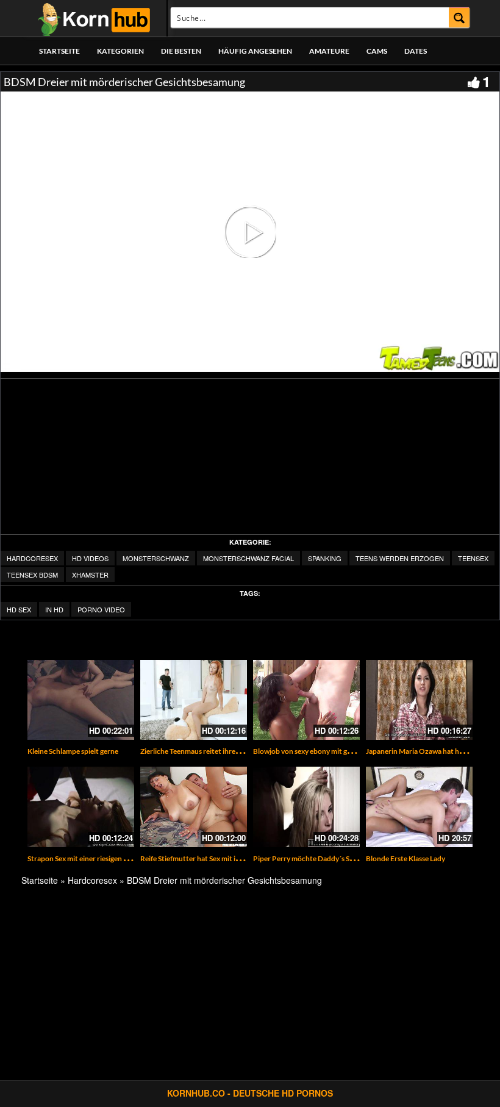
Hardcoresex (32, 558)
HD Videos (90, 558)
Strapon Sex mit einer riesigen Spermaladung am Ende (112, 858)
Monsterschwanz (156, 558)
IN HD (54, 609)
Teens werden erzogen (399, 558)
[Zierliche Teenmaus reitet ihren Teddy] (193, 700)
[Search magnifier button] (459, 17)
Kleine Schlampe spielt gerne (72, 751)
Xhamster (90, 574)
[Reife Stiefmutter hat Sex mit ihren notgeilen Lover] (193, 807)
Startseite (59, 51)
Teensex (473, 558)
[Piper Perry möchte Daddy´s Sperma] (306, 807)
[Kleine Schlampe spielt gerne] (80, 700)
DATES (415, 51)
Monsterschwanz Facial (248, 558)
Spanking (324, 558)
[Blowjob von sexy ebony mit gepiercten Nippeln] (306, 700)
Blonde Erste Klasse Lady (405, 858)
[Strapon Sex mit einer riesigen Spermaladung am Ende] (80, 807)
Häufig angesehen (255, 51)
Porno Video (101, 609)
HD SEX (19, 609)
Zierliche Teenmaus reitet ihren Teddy (200, 751)
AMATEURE (329, 51)
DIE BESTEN (181, 51)
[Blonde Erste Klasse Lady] (419, 807)
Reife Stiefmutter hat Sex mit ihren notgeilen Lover (221, 858)
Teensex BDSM (32, 574)
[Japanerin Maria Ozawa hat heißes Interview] (419, 700)
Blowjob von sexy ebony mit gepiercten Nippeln (329, 751)
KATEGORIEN (120, 51)
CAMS (376, 51)
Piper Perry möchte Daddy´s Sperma (311, 858)
